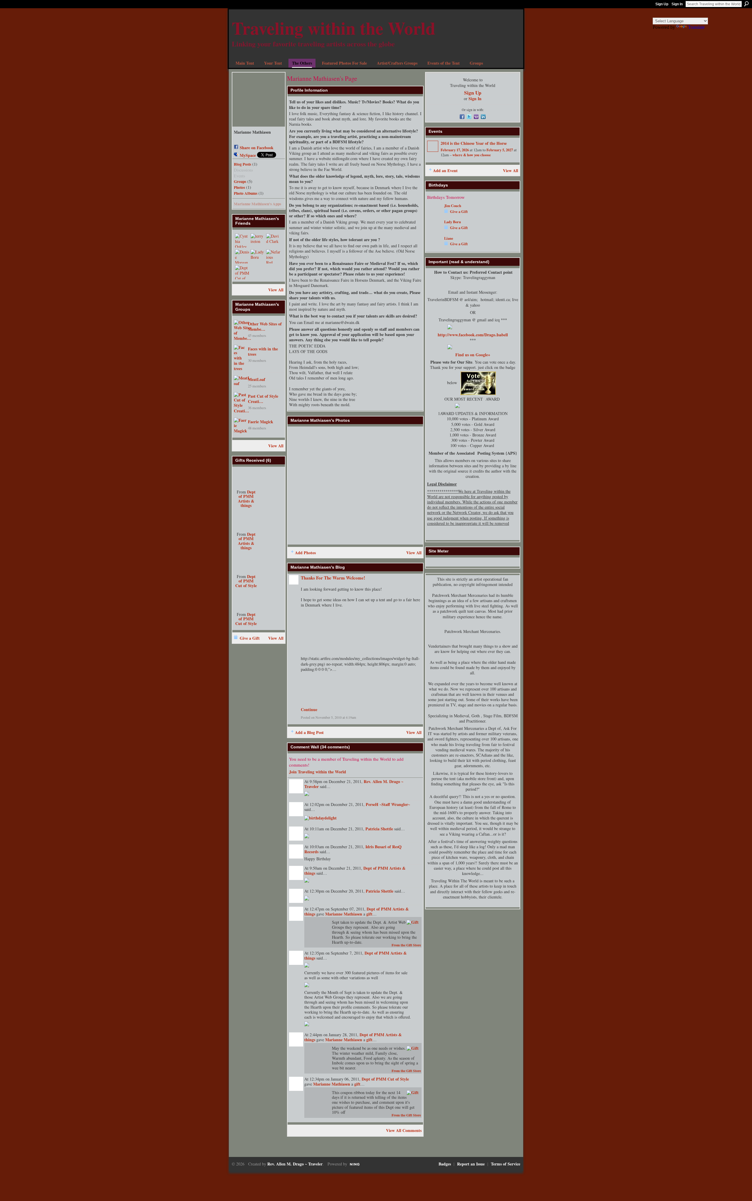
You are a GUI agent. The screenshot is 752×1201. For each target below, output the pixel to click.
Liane (448, 238)
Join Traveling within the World (317, 772)
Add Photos (305, 553)
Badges (445, 1164)
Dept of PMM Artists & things (247, 498)
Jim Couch (452, 205)
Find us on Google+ (472, 355)
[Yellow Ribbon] (246, 519)
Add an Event (445, 170)
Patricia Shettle (379, 829)
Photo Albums (245, 193)
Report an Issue (471, 1164)
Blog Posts (242, 164)
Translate (696, 27)
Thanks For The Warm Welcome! (333, 578)
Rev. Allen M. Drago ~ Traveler (295, 1164)
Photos (239, 187)
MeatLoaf (256, 379)
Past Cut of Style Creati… (263, 398)
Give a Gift (250, 638)
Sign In (677, 4)
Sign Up (661, 4)
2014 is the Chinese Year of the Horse (474, 143)
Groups (240, 181)
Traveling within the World (333, 28)
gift (369, 914)
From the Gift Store (406, 945)
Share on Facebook (256, 148)
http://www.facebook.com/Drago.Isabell (473, 335)
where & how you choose (471, 154)
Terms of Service (505, 1164)
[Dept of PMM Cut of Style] (242, 272)
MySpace (248, 155)
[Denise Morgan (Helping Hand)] (242, 256)
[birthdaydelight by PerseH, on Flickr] (320, 817)
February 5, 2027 (499, 149)
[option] (355, 485)
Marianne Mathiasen (343, 914)
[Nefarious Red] (273, 256)
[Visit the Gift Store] (413, 922)
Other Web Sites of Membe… (265, 326)
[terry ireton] (258, 241)
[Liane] (434, 247)
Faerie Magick (260, 422)
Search (746, 3)
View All (275, 290)
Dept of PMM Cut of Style (246, 581)
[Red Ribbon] (246, 477)
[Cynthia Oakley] (242, 241)
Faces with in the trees (263, 351)
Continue (309, 709)
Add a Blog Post (309, 732)
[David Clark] (273, 241)
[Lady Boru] (258, 256)
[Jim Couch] (434, 214)
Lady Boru (452, 221)
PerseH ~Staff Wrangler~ (388, 804)
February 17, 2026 (455, 149)
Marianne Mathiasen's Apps (257, 204)
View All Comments (404, 1130)
